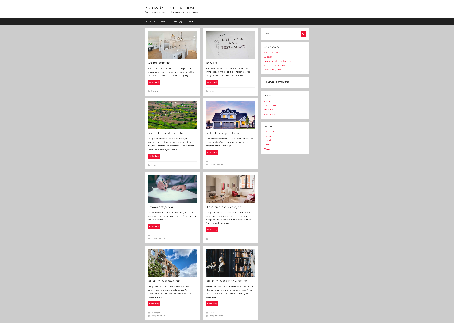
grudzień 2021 (270, 114)
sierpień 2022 (270, 105)
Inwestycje (178, 21)
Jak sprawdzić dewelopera (165, 280)
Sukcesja (211, 62)
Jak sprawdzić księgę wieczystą (227, 280)
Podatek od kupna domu (222, 133)
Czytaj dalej (154, 82)
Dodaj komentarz (216, 165)
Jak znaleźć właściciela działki (168, 133)
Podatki (192, 21)
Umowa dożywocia (160, 207)
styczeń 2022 (270, 109)
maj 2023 (268, 101)
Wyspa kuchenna (159, 63)
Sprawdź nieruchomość (170, 7)
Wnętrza (154, 91)
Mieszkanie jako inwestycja (223, 207)
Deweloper (150, 21)
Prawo (164, 21)
